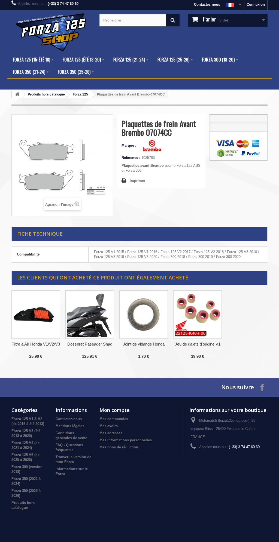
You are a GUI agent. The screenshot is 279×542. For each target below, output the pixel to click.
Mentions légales (70, 426)
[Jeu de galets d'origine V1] (197, 314)
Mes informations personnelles (125, 440)
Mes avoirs (108, 426)
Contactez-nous (207, 4)
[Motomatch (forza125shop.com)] (51, 31)
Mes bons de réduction (118, 447)
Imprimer (137, 181)
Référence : (131, 158)
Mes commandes (113, 419)
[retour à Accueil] (17, 94)
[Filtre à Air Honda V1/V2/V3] (35, 314)
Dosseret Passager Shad (89, 344)
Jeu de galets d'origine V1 (197, 344)
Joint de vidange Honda (144, 344)
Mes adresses (110, 433)
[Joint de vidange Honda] (143, 314)
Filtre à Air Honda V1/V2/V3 (35, 344)
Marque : (129, 145)
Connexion (256, 4)
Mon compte (114, 410)
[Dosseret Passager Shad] (89, 314)
